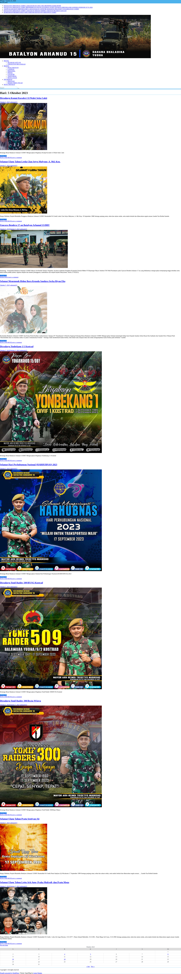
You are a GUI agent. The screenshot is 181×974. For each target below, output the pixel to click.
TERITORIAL (12, 76)
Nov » (93, 966)
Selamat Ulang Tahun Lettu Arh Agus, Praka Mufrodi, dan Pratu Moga (34, 882)
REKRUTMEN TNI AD (15, 83)
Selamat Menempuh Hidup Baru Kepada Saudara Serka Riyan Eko (32, 281)
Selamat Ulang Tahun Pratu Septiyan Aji (19, 819)
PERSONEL (11, 71)
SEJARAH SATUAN (14, 62)
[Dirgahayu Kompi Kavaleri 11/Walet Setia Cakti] (23, 149)
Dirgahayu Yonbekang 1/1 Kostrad (16, 346)
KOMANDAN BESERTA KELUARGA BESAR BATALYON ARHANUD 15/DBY (30, 12)
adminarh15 (13, 102)
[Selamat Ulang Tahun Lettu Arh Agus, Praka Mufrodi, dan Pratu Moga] (23, 934)
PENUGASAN (12, 78)
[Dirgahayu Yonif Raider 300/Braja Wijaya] (51, 807)
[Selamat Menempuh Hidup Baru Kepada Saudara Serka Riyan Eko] (23, 332)
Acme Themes (37, 973)
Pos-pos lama (4, 945)
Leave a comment (16, 157)
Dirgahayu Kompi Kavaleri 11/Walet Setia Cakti (23, 98)
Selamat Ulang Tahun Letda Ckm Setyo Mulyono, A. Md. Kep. (30, 161)
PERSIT (10, 73)
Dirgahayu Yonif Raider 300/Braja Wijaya (20, 701)
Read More (3, 156)
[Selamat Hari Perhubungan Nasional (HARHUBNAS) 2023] (51, 570)
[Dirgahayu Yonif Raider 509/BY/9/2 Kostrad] (51, 688)
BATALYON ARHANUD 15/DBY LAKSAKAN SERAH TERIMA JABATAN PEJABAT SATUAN (35, 11)
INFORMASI (8, 79)
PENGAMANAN (13, 67)
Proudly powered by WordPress (9, 973)
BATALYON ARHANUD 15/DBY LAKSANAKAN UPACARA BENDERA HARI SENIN (32, 5)
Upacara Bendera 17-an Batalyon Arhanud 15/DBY (25, 225)
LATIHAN (11, 69)
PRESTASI (11, 81)
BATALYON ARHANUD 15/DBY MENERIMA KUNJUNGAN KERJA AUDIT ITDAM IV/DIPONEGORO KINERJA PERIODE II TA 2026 (48, 7)
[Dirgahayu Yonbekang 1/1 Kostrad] (51, 452)
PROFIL (6, 61)
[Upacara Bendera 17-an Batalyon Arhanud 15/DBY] (34, 267)
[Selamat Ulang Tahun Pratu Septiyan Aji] (23, 870)
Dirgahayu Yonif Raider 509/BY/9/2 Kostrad (21, 582)
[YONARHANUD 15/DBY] (75, 57)
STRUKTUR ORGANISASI (16, 64)
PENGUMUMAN (9, 84)
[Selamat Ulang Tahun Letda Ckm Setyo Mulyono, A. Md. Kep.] (23, 213)
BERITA (6, 66)
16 (13, 959)
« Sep (88, 966)
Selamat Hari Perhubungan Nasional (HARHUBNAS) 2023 (28, 464)
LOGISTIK (11, 74)
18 (64, 959)
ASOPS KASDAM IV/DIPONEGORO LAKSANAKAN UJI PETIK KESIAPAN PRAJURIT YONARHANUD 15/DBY (41, 9)
